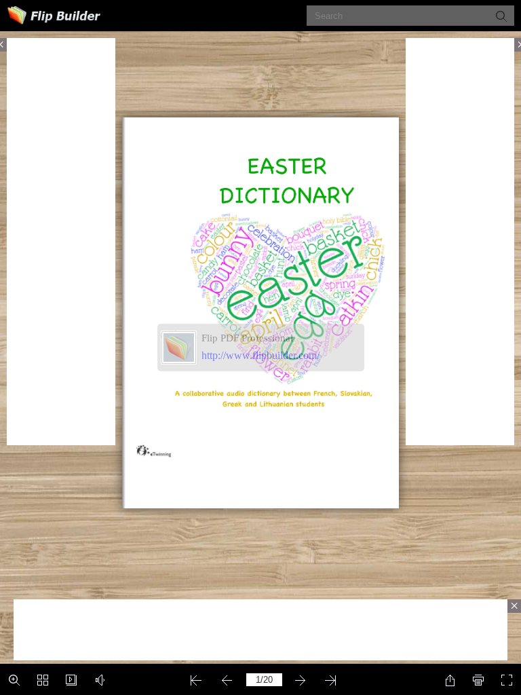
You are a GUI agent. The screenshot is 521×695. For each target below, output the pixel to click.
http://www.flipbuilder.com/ (260, 355)
